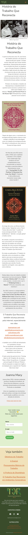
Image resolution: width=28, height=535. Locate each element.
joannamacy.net (14, 327)
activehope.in (13, 332)
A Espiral (14, 461)
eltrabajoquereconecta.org (14, 338)
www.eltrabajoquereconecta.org (14, 528)
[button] (26, 2)
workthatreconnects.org (14, 330)
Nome (7, 422)
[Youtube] (17, 514)
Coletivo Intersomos (17, 532)
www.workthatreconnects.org (14, 526)
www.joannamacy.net (14, 525)
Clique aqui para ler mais (14, 401)
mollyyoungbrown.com (14, 335)
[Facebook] (10, 514)
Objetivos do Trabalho (14, 457)
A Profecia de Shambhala (14, 472)
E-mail (7, 429)
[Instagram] (14, 514)
